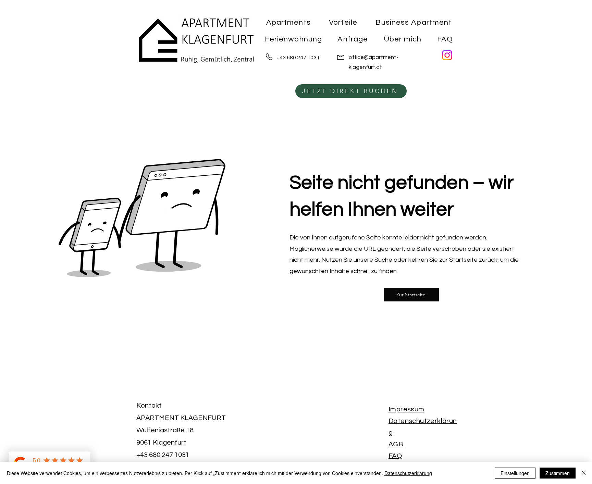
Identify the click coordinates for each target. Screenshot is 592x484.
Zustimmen (557, 473)
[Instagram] (447, 55)
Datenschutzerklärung (408, 473)
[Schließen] (584, 473)
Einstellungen (515, 473)
